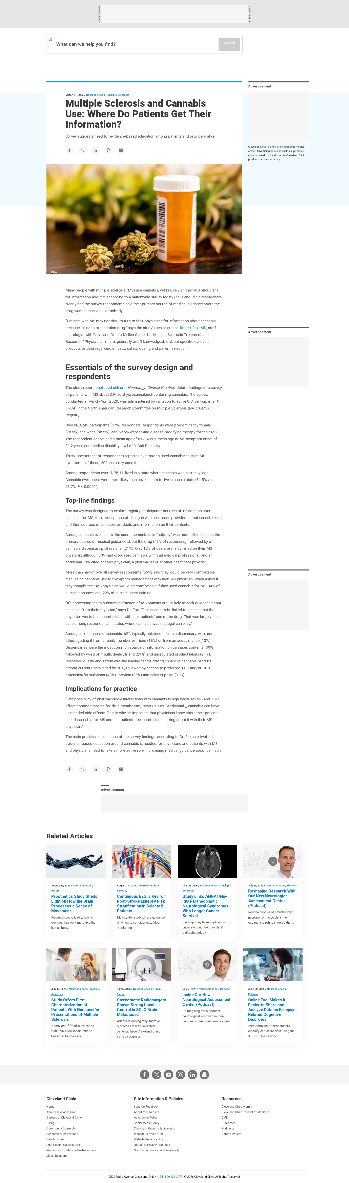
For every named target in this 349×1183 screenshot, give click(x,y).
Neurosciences (95, 94)
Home (50, 1106)
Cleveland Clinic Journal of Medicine (245, 1112)
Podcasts (228, 1128)
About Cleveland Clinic (61, 1112)
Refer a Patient (231, 1134)
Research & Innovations (62, 1134)
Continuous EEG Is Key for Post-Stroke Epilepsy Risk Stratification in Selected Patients (141, 903)
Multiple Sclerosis (118, 94)
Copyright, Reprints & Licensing (154, 1128)
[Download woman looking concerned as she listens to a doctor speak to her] (76, 965)
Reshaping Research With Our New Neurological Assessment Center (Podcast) (271, 898)
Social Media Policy (146, 1123)
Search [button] (229, 42)
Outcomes (228, 1123)
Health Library (55, 1139)
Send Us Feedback (146, 1106)
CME (225, 1117)
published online (109, 387)
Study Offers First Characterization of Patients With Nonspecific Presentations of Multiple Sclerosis (75, 1010)
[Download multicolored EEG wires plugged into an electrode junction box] (141, 861)
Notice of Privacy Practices (152, 1145)
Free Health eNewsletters (63, 1145)
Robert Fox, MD (193, 327)
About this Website (146, 1112)
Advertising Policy (145, 1117)
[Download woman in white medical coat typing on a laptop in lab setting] (273, 965)
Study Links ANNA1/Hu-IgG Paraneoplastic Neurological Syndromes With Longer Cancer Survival (205, 906)
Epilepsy (122, 890)
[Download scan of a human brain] (207, 861)
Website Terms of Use (149, 1134)
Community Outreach (60, 1128)
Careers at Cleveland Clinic (64, 1117)
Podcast (292, 885)
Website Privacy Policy (149, 1139)
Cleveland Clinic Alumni (237, 1106)
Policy (276, 159)
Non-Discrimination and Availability (157, 1150)
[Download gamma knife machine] (141, 965)
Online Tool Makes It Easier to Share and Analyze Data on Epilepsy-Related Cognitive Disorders (272, 1010)
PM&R (55, 890)
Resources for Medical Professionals (71, 1150)
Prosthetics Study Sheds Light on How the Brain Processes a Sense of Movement (74, 903)
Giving (50, 1123)
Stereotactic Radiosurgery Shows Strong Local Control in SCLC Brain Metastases (141, 1007)
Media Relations (56, 1156)
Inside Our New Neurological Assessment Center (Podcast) (206, 999)
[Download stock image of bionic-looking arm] (76, 861)
